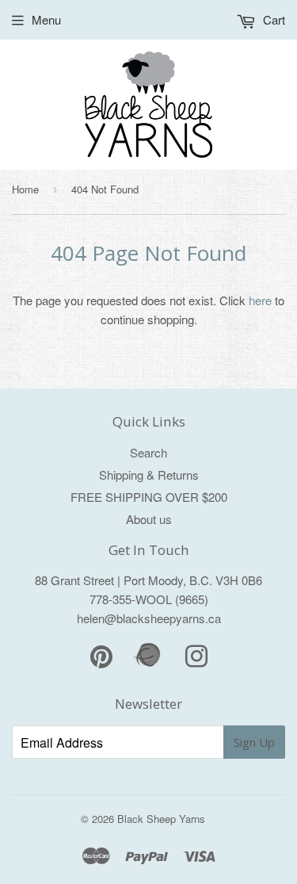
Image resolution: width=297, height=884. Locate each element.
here (260, 300)
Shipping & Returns (149, 474)
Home (25, 189)
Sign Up (254, 742)
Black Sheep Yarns (161, 818)
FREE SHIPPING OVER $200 (148, 496)
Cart (272, 19)
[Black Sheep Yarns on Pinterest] (101, 660)
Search (148, 452)
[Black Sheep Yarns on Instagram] (196, 660)
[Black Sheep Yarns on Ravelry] (149, 664)
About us (149, 519)
